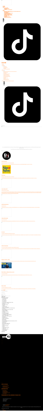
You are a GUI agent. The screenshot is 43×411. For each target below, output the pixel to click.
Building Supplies (5, 304)
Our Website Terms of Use (6, 392)
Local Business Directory (8, 13)
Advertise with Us (7, 16)
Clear (3, 331)
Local (3, 70)
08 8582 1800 (8, 404)
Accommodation (5, 298)
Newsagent (4, 319)
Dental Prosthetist (5, 307)
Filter (2, 331)
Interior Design (4, 317)
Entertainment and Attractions (7, 309)
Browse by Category (5, 297)
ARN (3, 409)
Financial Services (5, 311)
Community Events (7, 13)
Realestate (4, 322)
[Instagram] (3, 343)
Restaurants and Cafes (6, 323)
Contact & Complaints (6, 385)
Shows (4, 6)
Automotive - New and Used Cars (7, 302)
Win (3, 10)
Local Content (5, 393)
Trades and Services (5, 327)
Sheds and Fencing (5, 325)
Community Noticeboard (7, 76)
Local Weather (6, 8)
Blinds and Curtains (5, 303)
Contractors (4, 306)
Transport (4, 328)
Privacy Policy (5, 390)
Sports (3, 326)
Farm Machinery (4, 310)
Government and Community (7, 314)
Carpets (3, 305)
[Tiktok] (22, 123)
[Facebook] (3, 20)
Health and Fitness (5, 315)
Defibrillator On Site (7, 17)
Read (3, 7)
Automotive (4, 301)
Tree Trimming (4, 330)
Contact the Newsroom (8, 9)
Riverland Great (6, 72)
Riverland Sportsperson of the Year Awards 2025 (12, 11)
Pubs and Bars (4, 321)
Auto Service (4, 300)
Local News (5, 66)
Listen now (3, 62)
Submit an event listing (8, 14)
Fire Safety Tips (6, 15)
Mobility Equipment (5, 318)
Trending (5, 68)
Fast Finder (6, 12)
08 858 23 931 (7, 405)
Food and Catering (5, 313)
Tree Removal (4, 329)
